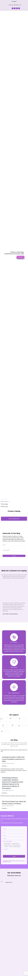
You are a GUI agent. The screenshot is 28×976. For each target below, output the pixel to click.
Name (4, 544)
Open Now (5, 503)
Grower (6, 846)
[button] (6, 8)
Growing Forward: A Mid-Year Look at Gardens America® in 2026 (13, 759)
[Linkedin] (17, 8)
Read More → (5, 766)
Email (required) (6, 550)
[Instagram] (15, 8)
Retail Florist (16, 843)
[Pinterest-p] (19, 8)
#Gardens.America (14, 875)
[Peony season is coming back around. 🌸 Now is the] (14, 919)
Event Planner (8, 843)
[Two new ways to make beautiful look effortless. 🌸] (14, 938)
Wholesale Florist (16, 845)
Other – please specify (15, 846)
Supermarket (7, 845)
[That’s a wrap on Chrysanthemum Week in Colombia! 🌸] (14, 898)
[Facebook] (13, 8)
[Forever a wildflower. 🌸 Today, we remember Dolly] (14, 956)
